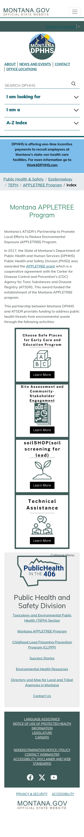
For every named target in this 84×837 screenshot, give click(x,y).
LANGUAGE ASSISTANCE (42, 719)
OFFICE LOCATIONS (21, 69)
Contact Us (42, 696)
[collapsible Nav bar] (75, 11)
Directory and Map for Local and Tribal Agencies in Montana (42, 682)
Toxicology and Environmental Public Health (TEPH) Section (42, 617)
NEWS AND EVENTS (35, 64)
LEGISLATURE (42, 733)
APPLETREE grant (40, 266)
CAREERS (42, 737)
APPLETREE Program (42, 184)
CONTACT (62, 64)
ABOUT (10, 64)
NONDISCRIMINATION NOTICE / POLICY (42, 750)
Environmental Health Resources (42, 669)
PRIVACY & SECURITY (32, 794)
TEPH (13, 184)
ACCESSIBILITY (63, 794)
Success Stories (42, 658)
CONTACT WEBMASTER (42, 755)
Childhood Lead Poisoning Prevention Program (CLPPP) (42, 644)
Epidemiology (60, 179)
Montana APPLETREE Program (42, 631)
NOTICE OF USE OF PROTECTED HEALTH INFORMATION (42, 726)
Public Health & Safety (23, 179)
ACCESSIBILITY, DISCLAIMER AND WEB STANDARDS (42, 761)
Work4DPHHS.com (42, 165)
